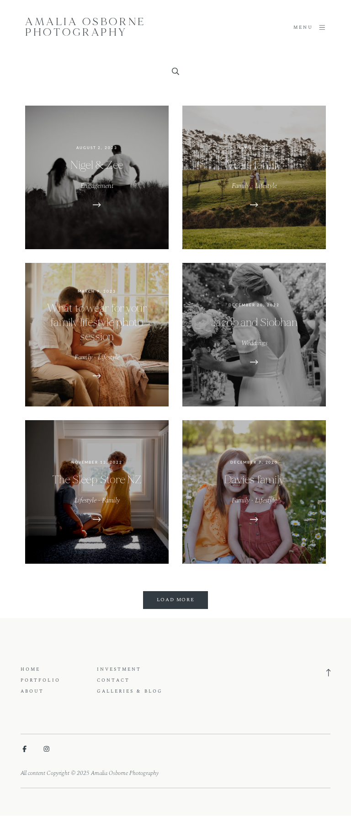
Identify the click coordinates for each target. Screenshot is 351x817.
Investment (119, 669)
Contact (113, 680)
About (32, 691)
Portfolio (40, 680)
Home (30, 669)
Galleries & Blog (130, 691)
